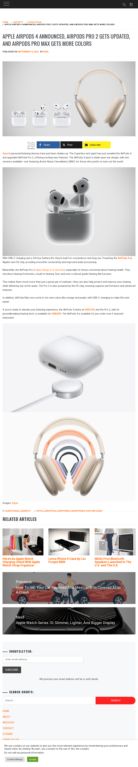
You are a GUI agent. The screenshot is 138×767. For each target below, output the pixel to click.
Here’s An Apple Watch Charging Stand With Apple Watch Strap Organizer (21, 562)
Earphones (63, 511)
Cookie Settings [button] (15, 759)
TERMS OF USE (11, 739)
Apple (15, 503)
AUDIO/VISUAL (12, 511)
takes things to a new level (50, 269)
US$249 (56, 313)
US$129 (89, 309)
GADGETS (25, 511)
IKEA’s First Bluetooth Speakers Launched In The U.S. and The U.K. (113, 562)
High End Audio (94, 511)
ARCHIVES (8, 722)
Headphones (78, 511)
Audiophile (50, 511)
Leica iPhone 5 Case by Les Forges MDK (67, 560)
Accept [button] (32, 759)
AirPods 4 (123, 258)
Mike (45, 52)
